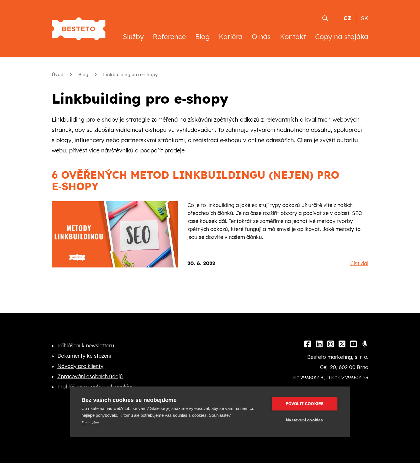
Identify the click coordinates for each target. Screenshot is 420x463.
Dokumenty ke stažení (84, 356)
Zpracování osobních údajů (90, 376)
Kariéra (231, 36)
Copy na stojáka (341, 36)
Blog (202, 36)
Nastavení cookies (304, 420)
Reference (169, 36)
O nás (261, 36)
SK (364, 18)
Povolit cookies (305, 404)
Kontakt (293, 36)
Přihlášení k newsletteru (85, 345)
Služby (133, 36)
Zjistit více (90, 423)
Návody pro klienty (80, 366)
